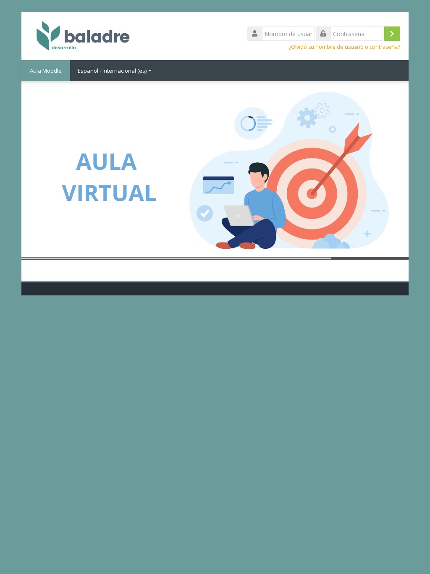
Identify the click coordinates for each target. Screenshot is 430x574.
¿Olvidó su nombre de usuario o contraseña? (344, 46)
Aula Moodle (46, 70)
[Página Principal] (81, 35)
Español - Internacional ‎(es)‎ (112, 70)
